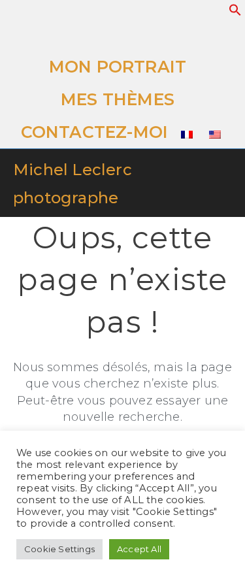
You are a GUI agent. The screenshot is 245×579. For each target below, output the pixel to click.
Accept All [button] (139, 549)
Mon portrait (117, 66)
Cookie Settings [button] (59, 549)
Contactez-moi (95, 132)
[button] (235, 12)
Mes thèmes (117, 99)
